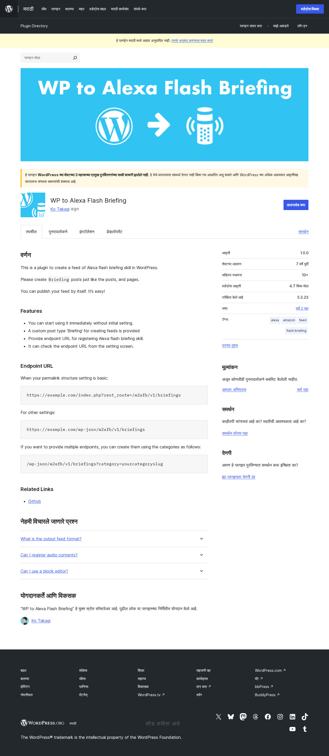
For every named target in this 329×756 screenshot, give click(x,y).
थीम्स (82, 678)
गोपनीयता (27, 695)
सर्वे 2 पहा (302, 308)
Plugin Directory (34, 26)
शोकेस (83, 670)
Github (34, 501)
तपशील (31, 231)
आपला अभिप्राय (234, 389)
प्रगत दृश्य (230, 345)
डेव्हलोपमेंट (114, 231)
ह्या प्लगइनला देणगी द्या (238, 476)
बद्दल (23, 670)
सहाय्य (142, 678)
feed (302, 320)
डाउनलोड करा (296, 205)
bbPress (264, 686)
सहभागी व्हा (203, 670)
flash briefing (296, 331)
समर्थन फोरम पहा (235, 433)
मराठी (73, 723)
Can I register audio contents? (49, 555)
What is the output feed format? (51, 538)
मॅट (259, 678)
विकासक (143, 686)
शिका (141, 670)
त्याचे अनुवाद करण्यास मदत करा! (192, 40)
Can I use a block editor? (44, 571)
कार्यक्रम (202, 678)
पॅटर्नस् (83, 695)
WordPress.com (270, 670)
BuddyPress (267, 695)
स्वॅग (199, 695)
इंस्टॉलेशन (86, 231)
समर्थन (303, 231)
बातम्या (25, 678)
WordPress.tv (151, 695)
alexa (275, 320)
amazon (289, 320)
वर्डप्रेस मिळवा (310, 9)
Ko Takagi (59, 209)
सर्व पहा (302, 389)
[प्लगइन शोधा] (75, 58)
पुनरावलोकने (58, 231)
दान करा (203, 686)
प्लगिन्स (83, 686)
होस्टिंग (25, 686)
